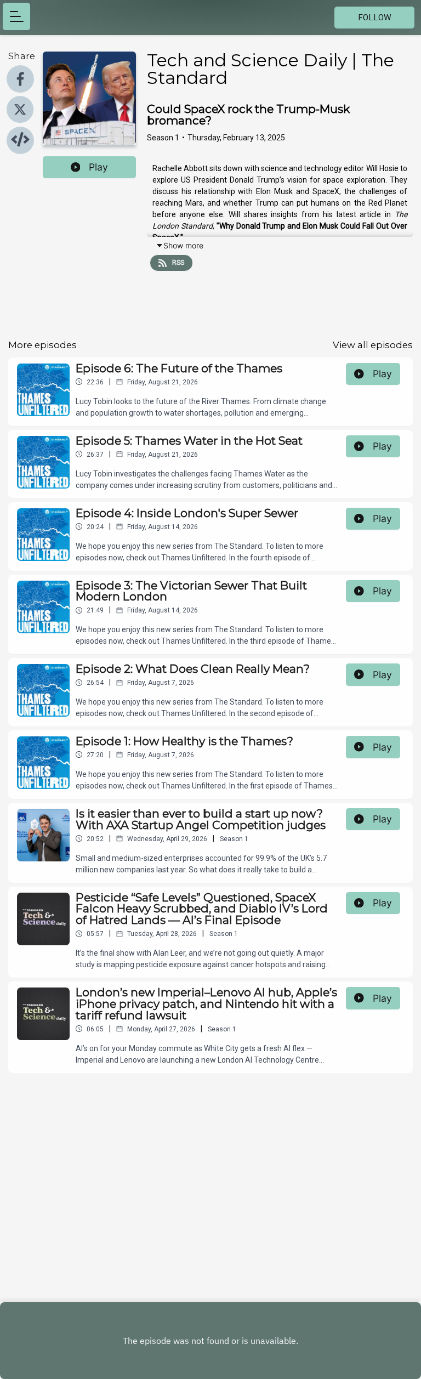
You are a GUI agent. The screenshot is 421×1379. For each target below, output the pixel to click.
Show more (183, 245)
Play (98, 167)
